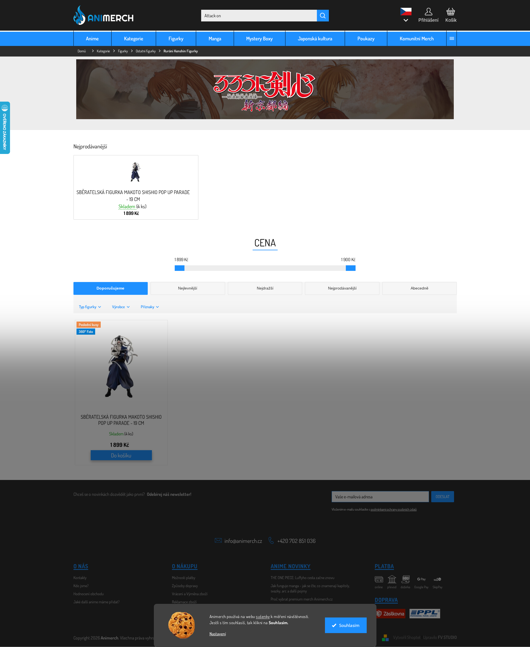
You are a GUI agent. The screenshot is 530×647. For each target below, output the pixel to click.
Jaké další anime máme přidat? (96, 601)
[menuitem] (92, 38)
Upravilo (440, 637)
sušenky (263, 616)
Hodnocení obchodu (88, 593)
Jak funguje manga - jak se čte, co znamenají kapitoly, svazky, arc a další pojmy (310, 588)
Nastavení (217, 634)
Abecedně (419, 288)
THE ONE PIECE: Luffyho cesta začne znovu (302, 577)
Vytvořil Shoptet (407, 637)
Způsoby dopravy (185, 585)
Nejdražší (265, 288)
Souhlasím (349, 625)
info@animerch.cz (243, 540)
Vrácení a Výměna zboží (190, 593)
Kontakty (80, 577)
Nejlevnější (187, 288)
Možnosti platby (183, 577)
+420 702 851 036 (296, 540)
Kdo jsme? (81, 585)
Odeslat (443, 496)
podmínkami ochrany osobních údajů (394, 509)
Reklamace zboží (184, 601)
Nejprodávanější (342, 288)
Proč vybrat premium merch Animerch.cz (302, 599)
